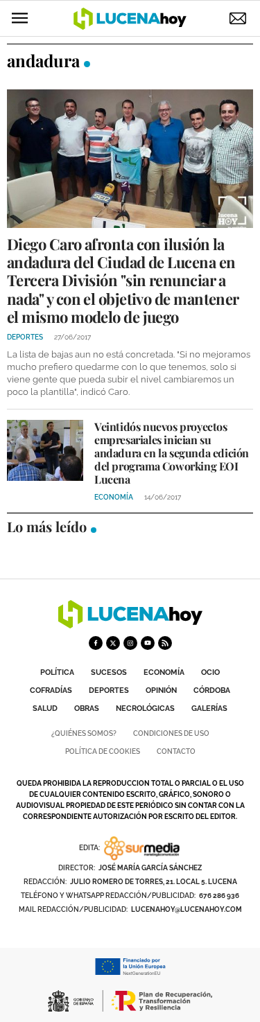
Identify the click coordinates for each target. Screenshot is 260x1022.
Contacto (176, 751)
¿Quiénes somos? (83, 733)
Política (57, 672)
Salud (45, 708)
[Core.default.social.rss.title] (165, 643)
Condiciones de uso (171, 733)
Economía (164, 672)
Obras (86, 708)
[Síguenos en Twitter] (113, 643)
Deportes (109, 690)
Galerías (209, 708)
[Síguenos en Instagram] (130, 643)
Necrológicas (145, 708)
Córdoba (211, 690)
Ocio (210, 672)
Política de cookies (102, 751)
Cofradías (51, 690)
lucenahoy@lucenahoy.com (186, 909)
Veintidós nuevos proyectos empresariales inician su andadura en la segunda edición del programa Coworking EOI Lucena (171, 453)
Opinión (161, 690)
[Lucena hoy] (130, 624)
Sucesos (109, 672)
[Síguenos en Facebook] (96, 643)
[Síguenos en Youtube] (148, 643)
